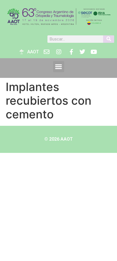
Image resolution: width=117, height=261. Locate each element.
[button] (58, 66)
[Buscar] (108, 39)
